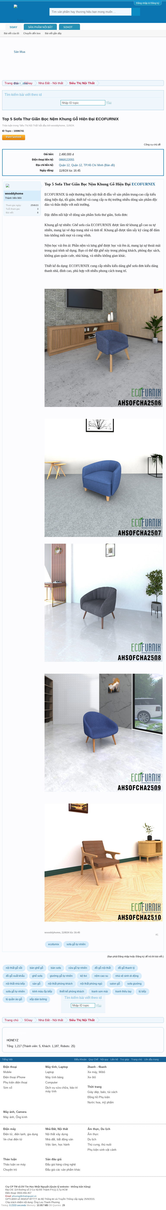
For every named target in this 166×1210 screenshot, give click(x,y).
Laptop (49, 1072)
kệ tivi (83, 975)
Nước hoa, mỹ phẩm (101, 1102)
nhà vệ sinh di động (127, 975)
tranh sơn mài (100, 991)
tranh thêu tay (123, 991)
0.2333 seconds (17, 1205)
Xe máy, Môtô (96, 1072)
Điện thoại (10, 1067)
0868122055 (66, 159)
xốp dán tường (38, 999)
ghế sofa (37, 975)
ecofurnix (53, 944)
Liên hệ (114, 1059)
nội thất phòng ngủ (91, 983)
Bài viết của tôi (11, 33)
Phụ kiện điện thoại (15, 1082)
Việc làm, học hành (57, 1144)
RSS (162, 1059)
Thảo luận (10, 1159)
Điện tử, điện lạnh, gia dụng (20, 1134)
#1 (157, 934)
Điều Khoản (80, 1059)
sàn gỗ (36, 983)
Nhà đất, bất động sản (59, 1139)
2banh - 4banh (97, 1067)
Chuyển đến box (32, 33)
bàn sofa (56, 967)
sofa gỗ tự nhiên (76, 944)
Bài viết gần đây (53, 33)
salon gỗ (115, 983)
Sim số (7, 1087)
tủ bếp (142, 991)
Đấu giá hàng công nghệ (60, 1164)
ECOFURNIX (143, 184)
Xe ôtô (92, 1077)
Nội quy (104, 1059)
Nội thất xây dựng (56, 1134)
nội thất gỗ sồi (14, 967)
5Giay (13, 27)
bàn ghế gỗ (36, 967)
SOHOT (67, 27)
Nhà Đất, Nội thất (56, 1129)
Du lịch (92, 1139)
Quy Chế (93, 1059)
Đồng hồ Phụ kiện (99, 1097)
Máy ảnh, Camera (14, 1112)
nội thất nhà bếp (15, 983)
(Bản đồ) (109, 165)
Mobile (7, 1072)
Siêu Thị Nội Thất (29, 125)
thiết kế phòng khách (72, 991)
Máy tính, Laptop (56, 1067)
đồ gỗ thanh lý (126, 967)
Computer (51, 1082)
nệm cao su (101, 975)
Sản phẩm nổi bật (40, 27)
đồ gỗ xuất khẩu (15, 975)
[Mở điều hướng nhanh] (161, 83)
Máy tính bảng (54, 1077)
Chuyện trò (10, 1169)
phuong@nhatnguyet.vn (24, 1196)
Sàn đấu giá (53, 1159)
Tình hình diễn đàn (16, 1033)
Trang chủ (136, 1059)
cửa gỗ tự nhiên (78, 967)
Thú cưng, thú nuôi (99, 1144)
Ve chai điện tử (12, 1139)
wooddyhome (58, 125)
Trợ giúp (124, 1059)
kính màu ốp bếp (42, 991)
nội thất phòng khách (60, 983)
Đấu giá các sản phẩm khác (62, 1169)
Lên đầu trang (151, 1059)
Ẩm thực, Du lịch (99, 1129)
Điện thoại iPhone (14, 1077)
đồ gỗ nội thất (103, 967)
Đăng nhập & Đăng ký (147, 3)
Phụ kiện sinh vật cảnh (102, 1149)
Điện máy (9, 1129)
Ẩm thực (93, 1134)
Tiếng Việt (7, 1059)
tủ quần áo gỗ (14, 999)
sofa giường (134, 983)
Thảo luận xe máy (14, 1164)
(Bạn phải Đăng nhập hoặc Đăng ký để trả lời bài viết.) (135, 956)
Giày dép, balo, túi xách (102, 1092)
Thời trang (95, 1086)
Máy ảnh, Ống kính (15, 1117)
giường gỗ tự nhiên (61, 975)
